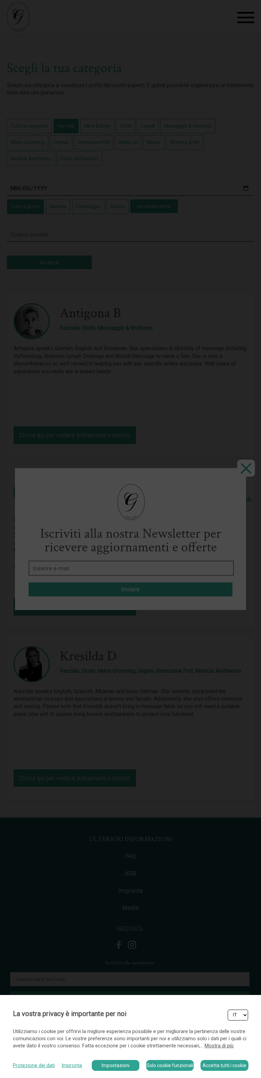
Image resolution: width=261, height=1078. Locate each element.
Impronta (72, 1065)
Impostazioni (115, 1065)
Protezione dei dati (34, 1065)
